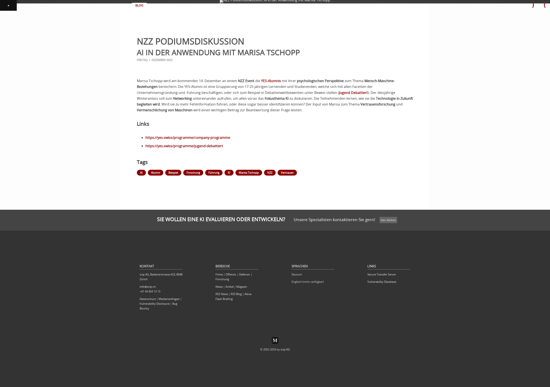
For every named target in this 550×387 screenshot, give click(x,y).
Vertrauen (287, 172)
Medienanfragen (169, 299)
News (219, 287)
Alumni (155, 172)
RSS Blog (236, 294)
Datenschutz (148, 299)
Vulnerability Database (381, 282)
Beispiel (173, 172)
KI (229, 172)
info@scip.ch (148, 287)
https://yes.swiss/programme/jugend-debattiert (184, 146)
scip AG (285, 349)
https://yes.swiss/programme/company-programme (187, 137)
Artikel (229, 287)
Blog (139, 5)
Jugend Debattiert (353, 92)
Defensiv (244, 274)
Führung (213, 172)
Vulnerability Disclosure (155, 304)
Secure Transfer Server (381, 274)
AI (141, 172)
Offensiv (231, 274)
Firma (219, 274)
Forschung (193, 172)
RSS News (221, 294)
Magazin (241, 287)
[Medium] (275, 340)
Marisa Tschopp (249, 172)
